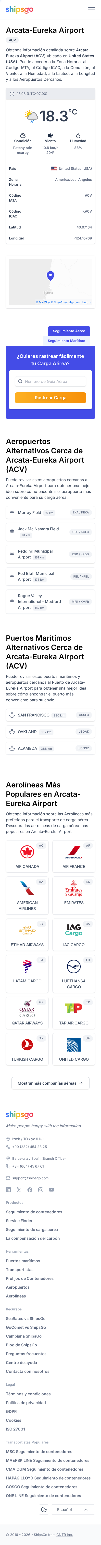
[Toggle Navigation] (91, 9)
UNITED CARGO (74, 1059)
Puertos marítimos (23, 1260)
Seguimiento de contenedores (34, 1211)
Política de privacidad (26, 1402)
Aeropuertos (18, 1287)
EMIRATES (74, 902)
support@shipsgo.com (30, 1178)
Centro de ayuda (21, 1362)
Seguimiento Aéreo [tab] (69, 331)
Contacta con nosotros (28, 1371)
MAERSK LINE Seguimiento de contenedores (47, 1460)
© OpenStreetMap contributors (71, 302)
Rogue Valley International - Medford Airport (39, 601)
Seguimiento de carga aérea (32, 1229)
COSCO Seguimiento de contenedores (41, 1486)
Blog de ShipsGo (21, 1344)
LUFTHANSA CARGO (74, 983)
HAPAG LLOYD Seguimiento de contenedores (48, 1478)
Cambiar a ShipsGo (24, 1336)
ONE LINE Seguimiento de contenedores (43, 1495)
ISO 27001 (15, 1429)
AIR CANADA (27, 866)
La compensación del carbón (33, 1238)
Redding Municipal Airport (35, 554)
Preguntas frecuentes (26, 1353)
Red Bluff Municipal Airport (36, 576)
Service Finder (19, 1220)
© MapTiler (43, 302)
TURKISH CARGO (27, 1059)
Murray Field (29, 512)
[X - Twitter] (19, 1189)
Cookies (13, 1420)
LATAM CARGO (27, 980)
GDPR (11, 1411)
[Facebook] (29, 1189)
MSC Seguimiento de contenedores (39, 1451)
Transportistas (20, 1269)
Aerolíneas (16, 1296)
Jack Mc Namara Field (38, 528)
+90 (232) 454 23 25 (29, 1147)
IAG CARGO (74, 944)
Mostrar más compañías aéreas (47, 1083)
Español (64, 1509)
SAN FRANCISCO (34, 715)
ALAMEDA (27, 748)
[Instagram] (40, 1189)
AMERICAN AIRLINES (27, 905)
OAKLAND (27, 731)
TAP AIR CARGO (73, 1023)
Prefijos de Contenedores (30, 1278)
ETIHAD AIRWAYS (27, 944)
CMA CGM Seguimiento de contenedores (44, 1469)
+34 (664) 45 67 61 (28, 1166)
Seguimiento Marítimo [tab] (66, 341)
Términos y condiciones (28, 1393)
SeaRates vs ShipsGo (26, 1318)
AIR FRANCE (74, 866)
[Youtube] (51, 1189)
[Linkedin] (8, 1189)
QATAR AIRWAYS (27, 1023)
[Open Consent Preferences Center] (44, 1509)
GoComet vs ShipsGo (26, 1327)
